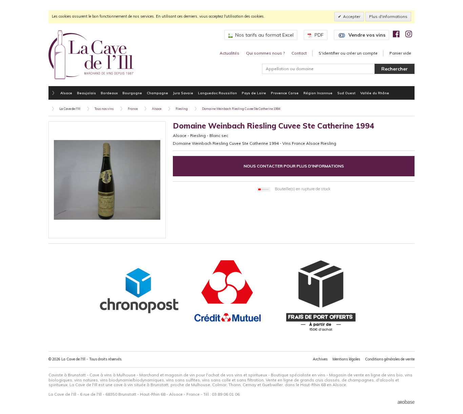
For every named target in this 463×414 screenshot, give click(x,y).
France (133, 109)
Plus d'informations (388, 16)
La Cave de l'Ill (69, 109)
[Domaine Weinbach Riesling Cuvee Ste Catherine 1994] (107, 180)
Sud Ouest (346, 93)
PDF (319, 35)
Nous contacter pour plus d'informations (294, 166)
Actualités (229, 53)
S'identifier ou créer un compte (348, 53)
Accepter (351, 16)
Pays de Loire (254, 93)
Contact (299, 53)
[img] (396, 34)
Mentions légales (346, 359)
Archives (320, 359)
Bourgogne (132, 93)
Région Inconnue (318, 93)
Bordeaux (109, 93)
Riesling (182, 109)
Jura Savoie (183, 93)
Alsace (66, 93)
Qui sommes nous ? (265, 53)
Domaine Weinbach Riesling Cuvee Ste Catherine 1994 (241, 109)
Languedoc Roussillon (217, 93)
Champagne (157, 93)
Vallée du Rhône (374, 93)
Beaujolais (86, 93)
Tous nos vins (104, 109)
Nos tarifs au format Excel (264, 35)
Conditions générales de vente (390, 359)
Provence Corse (285, 93)
